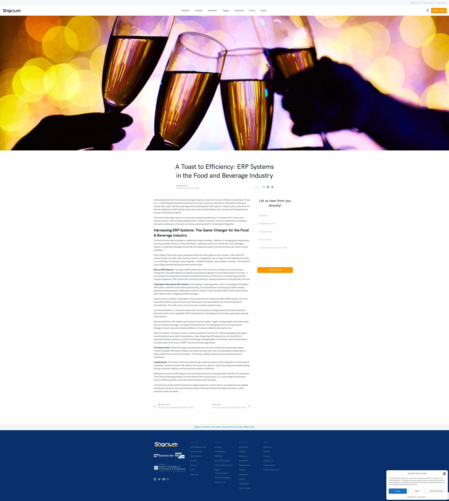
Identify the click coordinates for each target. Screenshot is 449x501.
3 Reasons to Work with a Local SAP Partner (229, 407)
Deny (417, 491)
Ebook (242, 479)
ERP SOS (219, 456)
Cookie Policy (411, 496)
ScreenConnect (441, 3)
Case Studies (244, 488)
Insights (225, 10)
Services (198, 10)
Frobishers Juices (178, 333)
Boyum (193, 465)
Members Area (416, 3)
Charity (266, 456)
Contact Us (268, 461)
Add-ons (194, 474)
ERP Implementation (224, 465)
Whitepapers (244, 465)
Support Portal (428, 3)
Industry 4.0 (220, 482)
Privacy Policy (421, 496)
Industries (212, 10)
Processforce (196, 451)
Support (218, 447)
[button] (444, 473)
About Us (267, 447)
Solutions (185, 10)
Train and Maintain (223, 477)
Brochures (243, 461)
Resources (239, 10)
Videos (242, 470)
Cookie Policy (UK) (271, 470)
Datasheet (243, 474)
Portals (193, 461)
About (263, 10)
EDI (192, 470)
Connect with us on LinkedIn (221, 385)
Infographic (244, 483)
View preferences (436, 491)
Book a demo (439, 10)
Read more (248, 426)
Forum (252, 10)
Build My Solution (222, 461)
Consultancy (220, 451)
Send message (275, 270)
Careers (266, 451)
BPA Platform (196, 456)
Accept (397, 491)
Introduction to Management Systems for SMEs (176, 407)
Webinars (243, 456)
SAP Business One (213, 209)
